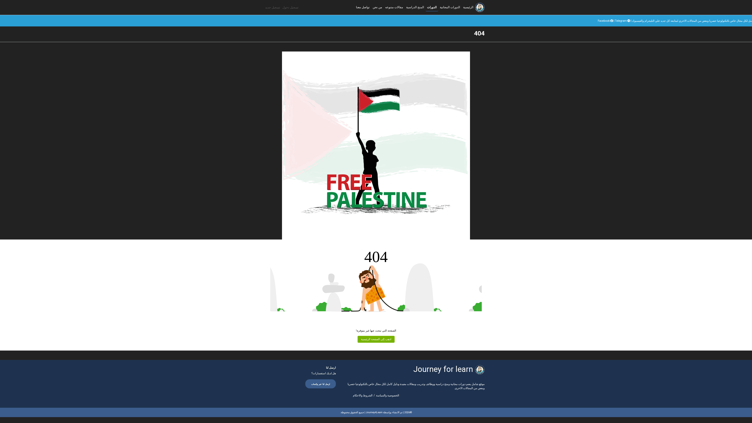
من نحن (377, 7)
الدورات (432, 7)
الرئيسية (468, 7)
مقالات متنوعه (394, 7)
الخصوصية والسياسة (387, 395)
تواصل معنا (363, 7)
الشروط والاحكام (362, 395)
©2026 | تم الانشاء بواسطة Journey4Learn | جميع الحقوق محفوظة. (376, 412)
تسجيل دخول (290, 7)
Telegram (667, 20)
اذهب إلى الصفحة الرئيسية (376, 339)
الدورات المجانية (450, 7)
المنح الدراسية (415, 7)
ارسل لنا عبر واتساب (320, 384)
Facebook (650, 20)
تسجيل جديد (272, 7)
